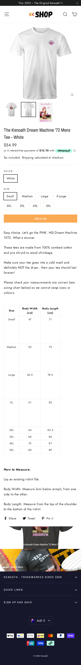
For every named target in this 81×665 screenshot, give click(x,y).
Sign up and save (18, 602)
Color (8, 171)
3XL (22, 206)
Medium (27, 196)
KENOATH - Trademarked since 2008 (33, 577)
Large (44, 196)
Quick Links (13, 589)
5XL (48, 206)
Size (7, 188)
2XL (9, 206)
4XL (35, 206)
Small (10, 196)
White (11, 178)
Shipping (28, 158)
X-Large (61, 196)
